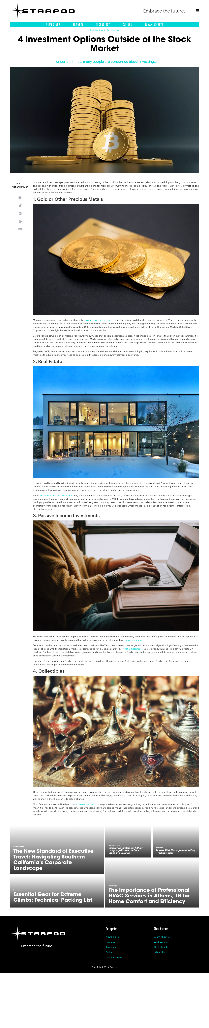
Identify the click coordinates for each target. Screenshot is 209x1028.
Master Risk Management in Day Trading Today (175, 851)
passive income (133, 640)
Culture (127, 24)
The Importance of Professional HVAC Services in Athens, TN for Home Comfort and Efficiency (149, 895)
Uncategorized (18, 847)
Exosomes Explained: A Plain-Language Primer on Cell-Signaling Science (126, 850)
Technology (103, 24)
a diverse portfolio (85, 804)
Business (78, 24)
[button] (20, 198)
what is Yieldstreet (132, 648)
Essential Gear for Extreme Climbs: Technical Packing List (52, 897)
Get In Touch (161, 947)
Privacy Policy (161, 952)
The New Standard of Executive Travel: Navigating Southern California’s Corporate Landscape (53, 859)
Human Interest (154, 24)
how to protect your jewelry (99, 320)
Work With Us (161, 941)
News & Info (53, 24)
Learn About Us (162, 936)
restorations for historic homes (56, 495)
